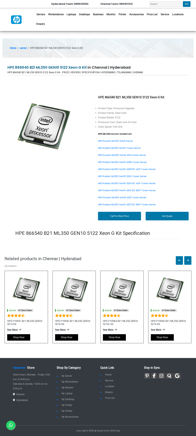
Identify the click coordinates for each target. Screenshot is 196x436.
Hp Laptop (67, 393)
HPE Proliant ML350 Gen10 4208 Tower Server (122, 162)
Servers (40, 14)
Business (98, 14)
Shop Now (18, 337)
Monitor (111, 14)
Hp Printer (66, 405)
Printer (122, 14)
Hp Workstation (69, 381)
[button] (179, 260)
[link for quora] (169, 376)
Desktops (84, 14)
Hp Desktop (67, 399)
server (23, 48)
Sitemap (115, 430)
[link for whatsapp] (10, 425)
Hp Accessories (70, 416)
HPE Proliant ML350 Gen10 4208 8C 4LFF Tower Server (127, 169)
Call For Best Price (119, 216)
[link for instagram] (161, 376)
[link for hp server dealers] (16, 19)
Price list (110, 398)
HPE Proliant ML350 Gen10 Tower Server (119, 148)
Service (165, 14)
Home (13, 48)
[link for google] (177, 376)
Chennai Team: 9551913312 (116, 4)
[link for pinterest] (147, 376)
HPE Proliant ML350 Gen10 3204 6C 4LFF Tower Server (127, 183)
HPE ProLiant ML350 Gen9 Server (115, 141)
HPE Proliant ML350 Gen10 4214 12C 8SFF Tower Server (127, 190)
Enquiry (40, 23)
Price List (152, 14)
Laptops (71, 14)
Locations (178, 14)
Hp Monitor (67, 387)
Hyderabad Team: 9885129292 (69, 4)
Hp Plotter (66, 410)
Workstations (56, 14)
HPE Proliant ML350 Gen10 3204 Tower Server (122, 176)
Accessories (136, 14)
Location (109, 386)
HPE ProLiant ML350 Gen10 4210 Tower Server (122, 197)
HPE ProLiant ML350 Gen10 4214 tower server (122, 155)
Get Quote (167, 216)
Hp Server (66, 375)
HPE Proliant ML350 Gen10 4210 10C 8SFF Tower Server (127, 204)
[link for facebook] (154, 376)
